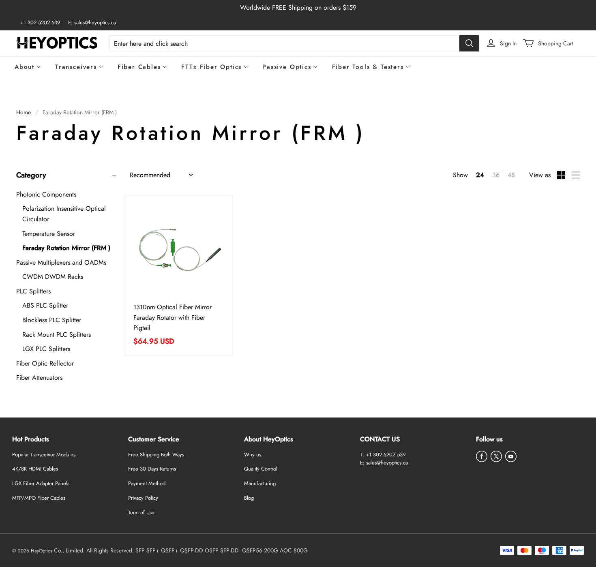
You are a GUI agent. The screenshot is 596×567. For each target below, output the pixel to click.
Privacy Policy (143, 498)
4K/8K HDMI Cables (35, 469)
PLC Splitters (33, 291)
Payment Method (146, 483)
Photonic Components (46, 194)
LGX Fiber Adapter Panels (40, 483)
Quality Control (260, 469)
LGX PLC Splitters (46, 348)
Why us (252, 454)
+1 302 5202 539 (40, 22)
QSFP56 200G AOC (267, 550)
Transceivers (76, 66)
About (24, 66)
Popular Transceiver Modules (43, 454)
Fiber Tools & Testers (368, 66)
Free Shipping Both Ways (156, 454)
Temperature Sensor (48, 233)
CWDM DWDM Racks (52, 276)
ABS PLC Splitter (45, 305)
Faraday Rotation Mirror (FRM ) (66, 247)
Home (23, 112)
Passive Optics (286, 66)
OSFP (212, 550)
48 (511, 175)
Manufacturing (260, 483)
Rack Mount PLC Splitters (56, 334)
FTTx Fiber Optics (211, 66)
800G (301, 550)
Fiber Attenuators (39, 377)
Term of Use (141, 512)
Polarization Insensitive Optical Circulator (64, 214)
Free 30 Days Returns (152, 469)
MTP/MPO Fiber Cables (38, 498)
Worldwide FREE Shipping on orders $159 (298, 7)
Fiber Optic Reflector (45, 363)
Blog (249, 498)
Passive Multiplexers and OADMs (61, 262)
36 (496, 175)
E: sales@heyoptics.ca (92, 22)
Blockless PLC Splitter (51, 320)
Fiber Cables (139, 66)
